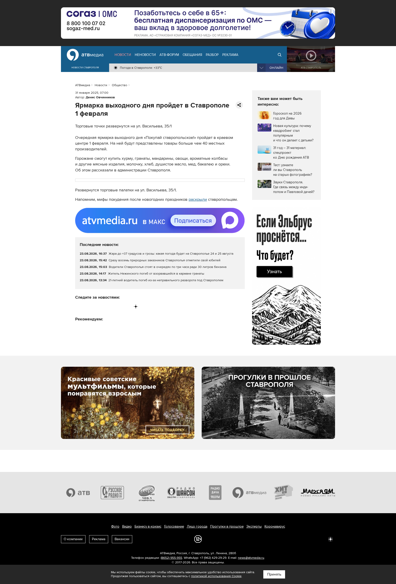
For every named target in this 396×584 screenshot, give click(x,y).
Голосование (174, 526)
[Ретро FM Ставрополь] (146, 492)
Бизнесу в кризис (148, 526)
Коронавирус (274, 526)
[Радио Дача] (215, 492)
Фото (115, 526)
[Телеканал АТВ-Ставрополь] (78, 492)
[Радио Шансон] (181, 492)
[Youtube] (117, 306)
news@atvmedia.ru (251, 558)
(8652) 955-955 (171, 558)
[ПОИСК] (279, 54)
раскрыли (198, 199)
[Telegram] (88, 306)
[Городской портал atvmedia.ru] (249, 492)
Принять (274, 574)
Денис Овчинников (100, 97)
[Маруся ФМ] (318, 492)
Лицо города (197, 526)
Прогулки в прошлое (227, 526)
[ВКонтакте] (79, 306)
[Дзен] (136, 306)
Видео (127, 526)
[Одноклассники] (98, 306)
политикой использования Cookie (216, 576)
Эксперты (254, 526)
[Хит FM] (284, 492)
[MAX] (107, 306)
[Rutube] (126, 306)
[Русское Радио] (112, 492)
